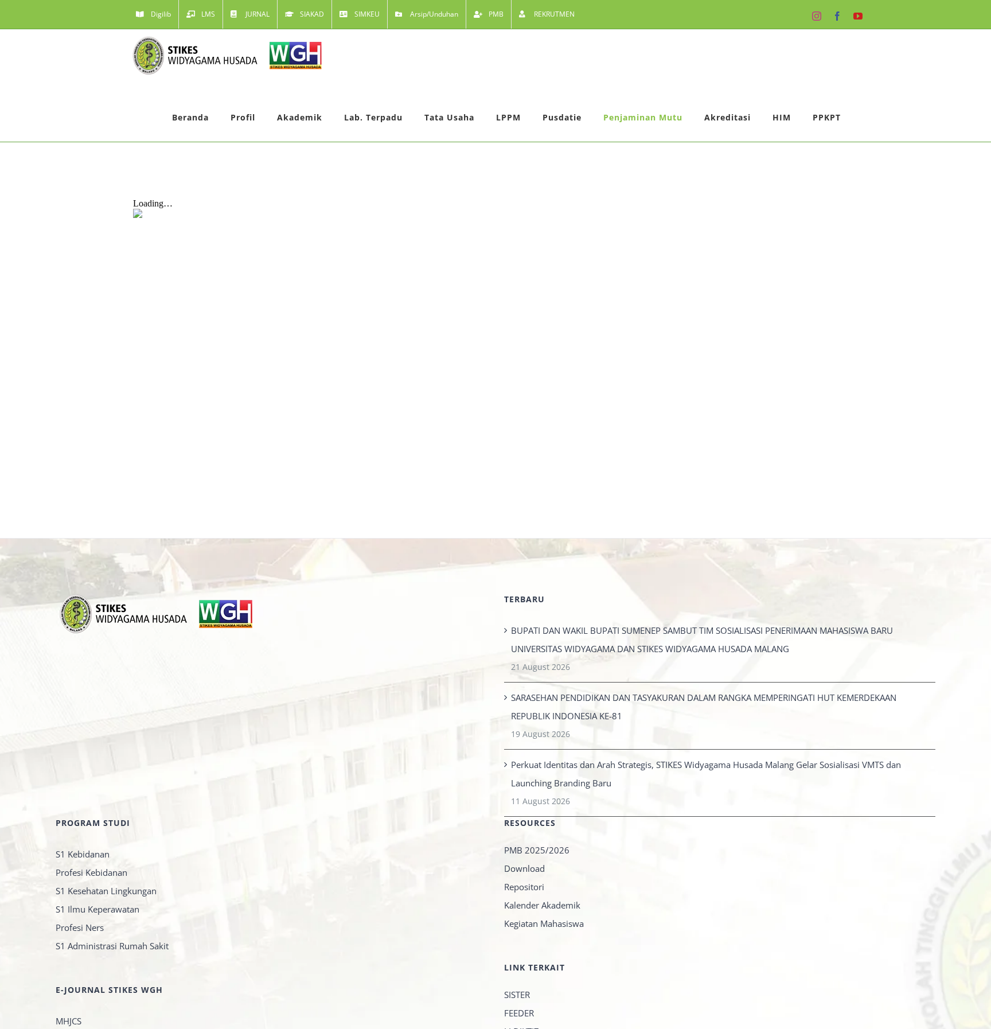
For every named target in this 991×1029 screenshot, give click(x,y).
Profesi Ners (80, 927)
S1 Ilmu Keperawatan (97, 909)
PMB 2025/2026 (536, 850)
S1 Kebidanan (83, 854)
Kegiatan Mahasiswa (544, 923)
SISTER (517, 994)
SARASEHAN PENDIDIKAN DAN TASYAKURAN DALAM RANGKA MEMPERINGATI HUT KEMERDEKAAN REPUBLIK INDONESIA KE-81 (703, 707)
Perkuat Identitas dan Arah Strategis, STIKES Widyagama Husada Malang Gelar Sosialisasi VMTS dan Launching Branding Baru (706, 774)
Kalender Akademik (542, 905)
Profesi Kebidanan (91, 872)
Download (524, 868)
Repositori (524, 886)
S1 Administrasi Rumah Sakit (112, 946)
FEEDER (519, 1013)
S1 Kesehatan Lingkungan (106, 891)
